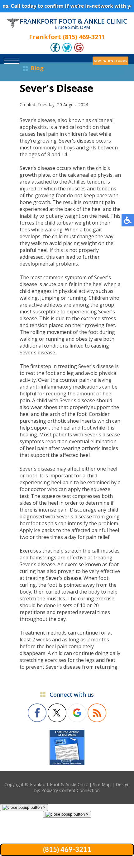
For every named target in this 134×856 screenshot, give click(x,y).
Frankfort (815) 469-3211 (67, 37)
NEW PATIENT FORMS (110, 61)
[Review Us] (79, 50)
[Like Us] (55, 50)
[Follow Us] (67, 50)
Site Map (102, 784)
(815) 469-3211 (67, 849)
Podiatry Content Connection (70, 790)
